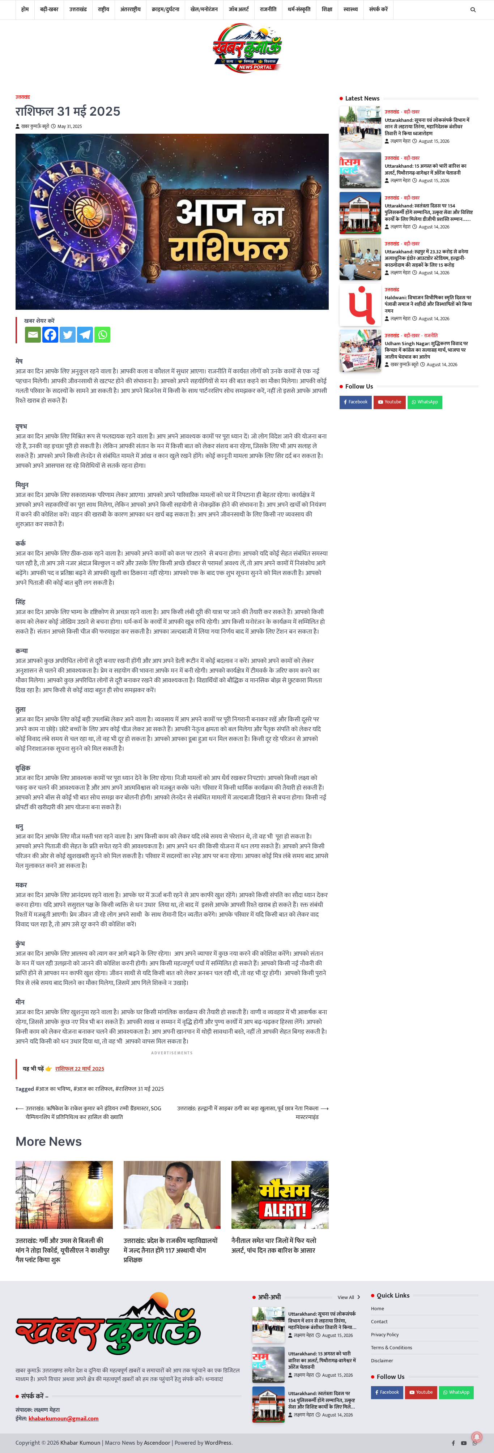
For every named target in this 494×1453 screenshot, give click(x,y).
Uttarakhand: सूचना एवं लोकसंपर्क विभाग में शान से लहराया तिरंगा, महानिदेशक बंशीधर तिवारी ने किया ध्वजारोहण (427, 127)
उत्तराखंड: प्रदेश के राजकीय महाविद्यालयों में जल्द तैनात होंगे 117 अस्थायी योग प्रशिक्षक (170, 1250)
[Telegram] (85, 335)
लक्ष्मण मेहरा (400, 141)
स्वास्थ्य (351, 9)
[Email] (33, 335)
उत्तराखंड (78, 9)
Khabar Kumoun (80, 1443)
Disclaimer (382, 1360)
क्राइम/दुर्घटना (165, 9)
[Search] (473, 9)
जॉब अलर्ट (239, 9)
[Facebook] (50, 335)
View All (346, 1297)
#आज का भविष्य (53, 1089)
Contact (379, 1321)
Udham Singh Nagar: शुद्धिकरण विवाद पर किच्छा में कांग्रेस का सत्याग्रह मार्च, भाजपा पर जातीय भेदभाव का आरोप (426, 350)
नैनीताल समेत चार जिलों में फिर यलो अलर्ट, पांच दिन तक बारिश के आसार (273, 1245)
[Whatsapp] (102, 335)
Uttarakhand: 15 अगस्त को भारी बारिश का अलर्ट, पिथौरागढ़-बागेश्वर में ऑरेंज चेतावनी (426, 170)
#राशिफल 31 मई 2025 (139, 1089)
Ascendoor (157, 1443)
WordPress (218, 1443)
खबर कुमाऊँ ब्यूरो (35, 126)
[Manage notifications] (477, 1437)
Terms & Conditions (391, 1347)
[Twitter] (68, 335)
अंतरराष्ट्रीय (130, 9)
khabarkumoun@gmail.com (64, 1419)
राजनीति (268, 9)
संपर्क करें (378, 9)
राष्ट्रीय (103, 9)
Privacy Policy (385, 1334)
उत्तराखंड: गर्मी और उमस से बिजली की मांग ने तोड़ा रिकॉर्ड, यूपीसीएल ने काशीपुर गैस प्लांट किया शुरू (63, 1250)
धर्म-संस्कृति (299, 9)
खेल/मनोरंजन (204, 9)
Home (377, 1308)
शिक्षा (327, 9)
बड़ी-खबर (49, 9)
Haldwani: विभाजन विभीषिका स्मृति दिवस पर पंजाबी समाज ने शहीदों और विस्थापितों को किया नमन (428, 304)
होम (25, 9)
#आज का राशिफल (92, 1089)
